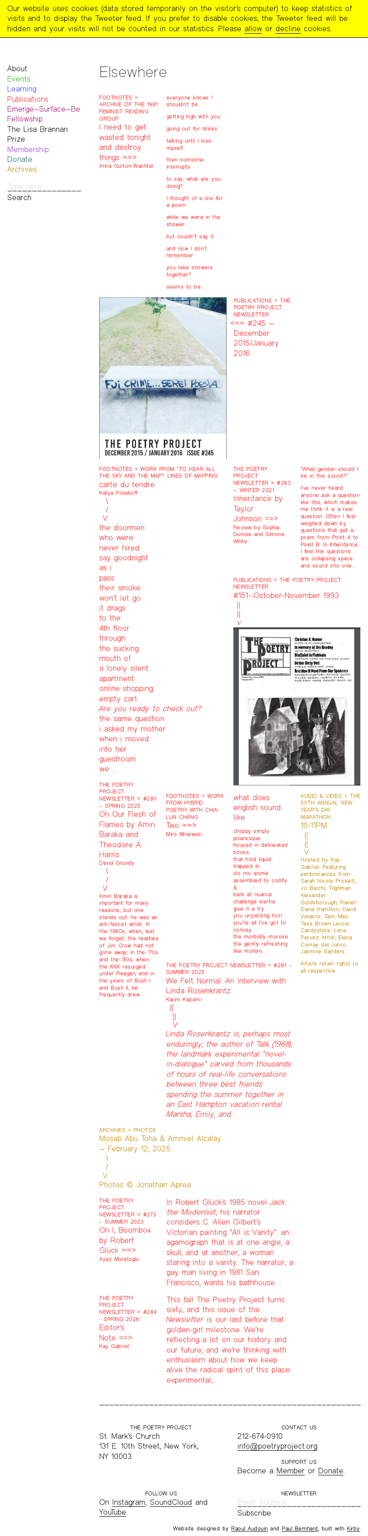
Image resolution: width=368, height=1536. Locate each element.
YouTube (112, 1512)
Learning (21, 88)
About (17, 68)
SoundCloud (171, 1502)
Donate (19, 159)
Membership (28, 149)
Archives (22, 169)
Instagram (128, 1502)
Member (290, 1470)
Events (19, 79)
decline (288, 28)
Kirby (353, 1528)
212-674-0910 (260, 1436)
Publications (27, 99)
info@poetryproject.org (277, 1446)
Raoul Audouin (249, 1528)
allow (253, 28)
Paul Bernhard (300, 1528)
